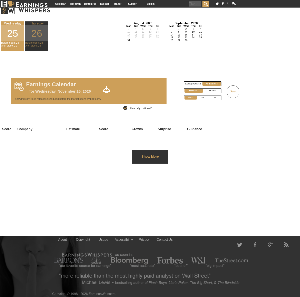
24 (193, 37)
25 (200, 37)
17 (193, 34)
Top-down (75, 3)
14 (171, 34)
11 (200, 31)
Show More (150, 156)
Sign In (150, 3)
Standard (193, 91)
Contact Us (165, 239)
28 (171, 40)
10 (193, 31)
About (62, 239)
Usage (103, 239)
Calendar (60, 3)
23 (186, 37)
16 (186, 34)
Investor (104, 3)
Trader (117, 3)
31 (128, 40)
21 (171, 37)
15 (179, 34)
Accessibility (124, 239)
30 (186, 40)
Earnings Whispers (193, 84)
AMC (202, 98)
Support (132, 3)
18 (200, 34)
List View (212, 91)
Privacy (144, 239)
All (215, 98)
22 (179, 37)
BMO (190, 98)
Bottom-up (90, 3)
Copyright (83, 239)
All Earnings (212, 84)
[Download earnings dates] (131, 89)
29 (179, 40)
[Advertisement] (84, 63)
